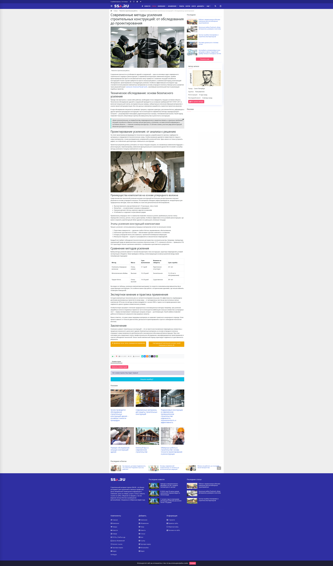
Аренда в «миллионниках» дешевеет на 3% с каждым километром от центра (169, 485)
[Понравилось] (112, 356)
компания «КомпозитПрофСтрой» (137, 87)
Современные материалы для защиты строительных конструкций (146, 412)
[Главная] (142, 6)
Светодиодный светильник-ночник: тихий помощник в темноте (166, 344)
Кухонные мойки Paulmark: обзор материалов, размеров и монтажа (210, 28)
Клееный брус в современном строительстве (142, 450)
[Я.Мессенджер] (142, 356)
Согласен (192, 563)
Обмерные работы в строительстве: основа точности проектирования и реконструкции (171, 451)
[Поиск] (215, 6)
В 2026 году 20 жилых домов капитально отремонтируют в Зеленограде (170, 493)
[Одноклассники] (147, 356)
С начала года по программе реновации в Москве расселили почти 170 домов (171, 500)
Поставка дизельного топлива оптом (208, 43)
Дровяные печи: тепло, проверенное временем (129, 343)
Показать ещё (204, 59)
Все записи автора (197, 102)
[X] (152, 356)
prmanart (137, 356)
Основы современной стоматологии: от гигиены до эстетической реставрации (131, 467)
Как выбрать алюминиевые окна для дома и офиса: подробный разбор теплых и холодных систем (210, 51)
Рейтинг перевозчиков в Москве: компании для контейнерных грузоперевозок (209, 21)
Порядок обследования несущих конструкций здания (120, 450)
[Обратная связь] (134, 1)
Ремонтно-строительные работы (120, 70)
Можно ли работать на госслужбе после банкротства (171, 466)
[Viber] (154, 356)
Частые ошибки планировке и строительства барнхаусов (208, 35)
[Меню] (111, 6)
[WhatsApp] (157, 356)
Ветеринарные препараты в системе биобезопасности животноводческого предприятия (208, 467)
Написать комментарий (119, 367)
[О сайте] (131, 1)
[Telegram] (141, 1)
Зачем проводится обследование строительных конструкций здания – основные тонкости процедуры (119, 415)
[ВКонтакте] (145, 356)
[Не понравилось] (116, 356)
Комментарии (116, 361)
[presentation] (114, 468)
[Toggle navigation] (220, 6)
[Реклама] (137, 1)
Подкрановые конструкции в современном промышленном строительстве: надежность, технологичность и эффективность (172, 416)
